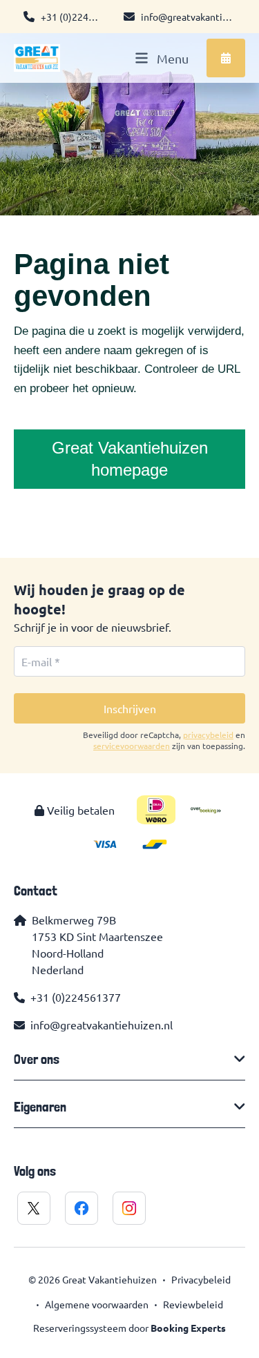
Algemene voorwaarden (96, 1304)
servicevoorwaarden (131, 745)
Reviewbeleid (193, 1304)
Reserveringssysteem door (129, 1327)
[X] (33, 1208)
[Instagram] (129, 1208)
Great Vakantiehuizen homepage (130, 458)
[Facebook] (81, 1208)
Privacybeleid (201, 1279)
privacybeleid (208, 734)
